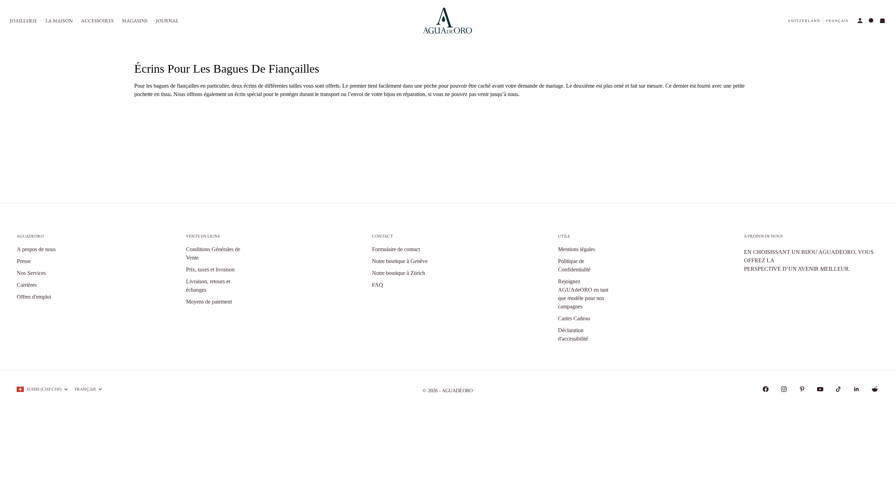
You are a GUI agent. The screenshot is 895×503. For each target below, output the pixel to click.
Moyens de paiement (209, 302)
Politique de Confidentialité (574, 265)
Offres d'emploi (34, 297)
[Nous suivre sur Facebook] (765, 389)
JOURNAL (167, 20)
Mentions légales (576, 249)
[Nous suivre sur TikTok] (838, 389)
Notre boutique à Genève (400, 261)
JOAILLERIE (23, 20)
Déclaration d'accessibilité (573, 334)
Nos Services (31, 273)
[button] (804, 21)
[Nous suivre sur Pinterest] (802, 389)
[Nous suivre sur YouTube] (820, 389)
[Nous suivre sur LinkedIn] (856, 389)
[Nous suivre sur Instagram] (783, 389)
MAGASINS (135, 20)
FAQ (377, 285)
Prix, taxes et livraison (210, 269)
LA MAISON (59, 20)
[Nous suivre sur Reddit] (874, 389)
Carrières (27, 285)
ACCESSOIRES (97, 20)
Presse (24, 261)
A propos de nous (36, 249)
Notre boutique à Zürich (398, 273)
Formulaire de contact (396, 249)
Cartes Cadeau (574, 318)
